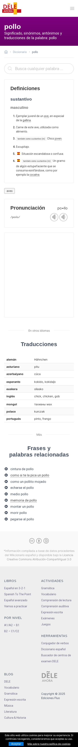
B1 (17, 625)
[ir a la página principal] (11, 8)
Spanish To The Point (17, 594)
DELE (7, 681)
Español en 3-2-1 (14, 588)
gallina (27, 120)
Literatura (10, 711)
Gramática (47, 588)
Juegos (46, 624)
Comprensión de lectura (56, 600)
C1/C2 (15, 631)
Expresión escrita (52, 612)
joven (58, 138)
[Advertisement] (39, 275)
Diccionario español (53, 649)
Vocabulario (48, 594)
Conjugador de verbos (55, 643)
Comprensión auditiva (55, 606)
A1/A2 (8, 625)
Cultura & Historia (15, 717)
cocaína (34, 174)
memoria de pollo (23, 500)
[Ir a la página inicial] (7, 52)
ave (46, 116)
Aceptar (16, 743)
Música (8, 705)
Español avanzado (15, 600)
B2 (6, 631)
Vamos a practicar (15, 606)
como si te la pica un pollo (29, 475)
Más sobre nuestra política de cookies (48, 743)
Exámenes (48, 618)
